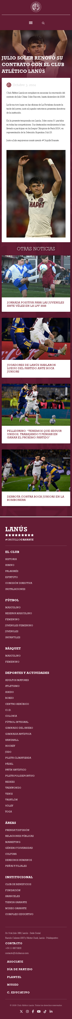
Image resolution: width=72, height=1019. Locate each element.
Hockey (10, 745)
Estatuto (11, 577)
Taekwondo (13, 787)
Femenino (12, 619)
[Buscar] (43, 23)
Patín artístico (15, 769)
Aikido (9, 692)
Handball (12, 740)
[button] (31, 23)
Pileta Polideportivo (20, 775)
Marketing (12, 842)
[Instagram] (27, 1011)
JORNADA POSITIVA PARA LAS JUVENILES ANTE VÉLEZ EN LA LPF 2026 (35, 304)
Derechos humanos (18, 860)
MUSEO (13, 984)
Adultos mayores (17, 680)
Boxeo (9, 698)
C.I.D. (8, 710)
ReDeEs (10, 781)
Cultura (11, 854)
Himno (9, 565)
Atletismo (12, 686)
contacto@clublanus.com (17, 953)
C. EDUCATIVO (18, 992)
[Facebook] (33, 1011)
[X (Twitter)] (21, 1011)
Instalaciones (15, 589)
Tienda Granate (16, 902)
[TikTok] (45, 1011)
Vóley (9, 805)
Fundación (13, 890)
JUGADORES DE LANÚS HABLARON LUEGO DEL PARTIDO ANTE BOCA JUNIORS (31, 368)
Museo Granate (16, 908)
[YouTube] (39, 1011)
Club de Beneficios (18, 884)
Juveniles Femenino (19, 625)
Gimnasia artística (18, 734)
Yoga (8, 811)
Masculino (13, 607)
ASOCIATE (15, 961)
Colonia (11, 716)
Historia (11, 559)
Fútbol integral (16, 722)
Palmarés (11, 571)
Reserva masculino (18, 613)
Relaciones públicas (19, 836)
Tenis (9, 793)
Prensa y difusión (17, 830)
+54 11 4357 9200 (13, 948)
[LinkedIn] (51, 1011)
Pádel (9, 763)
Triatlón (11, 799)
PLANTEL (14, 977)
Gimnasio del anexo (19, 727)
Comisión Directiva (18, 583)
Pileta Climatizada (18, 757)
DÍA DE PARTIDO (19, 969)
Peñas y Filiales (16, 866)
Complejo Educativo (19, 914)
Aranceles (12, 896)
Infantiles (12, 637)
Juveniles (11, 631)
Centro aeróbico (17, 704)
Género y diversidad (19, 848)
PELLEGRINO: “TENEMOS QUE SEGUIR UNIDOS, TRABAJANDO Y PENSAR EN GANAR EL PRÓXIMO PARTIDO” (34, 434)
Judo (8, 751)
